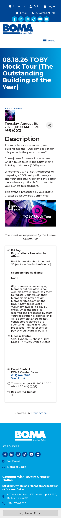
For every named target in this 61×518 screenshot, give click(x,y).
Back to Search (13, 108)
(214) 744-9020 (20, 375)
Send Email (18, 378)
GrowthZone (39, 413)
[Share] (49, 125)
